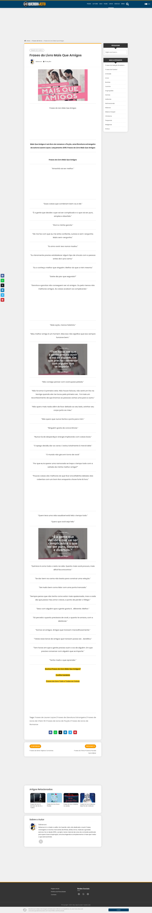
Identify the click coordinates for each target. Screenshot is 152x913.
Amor (107, 78)
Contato (53, 895)
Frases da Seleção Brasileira (114, 65)
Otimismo (108, 116)
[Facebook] (50, 732)
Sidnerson (39, 61)
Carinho (108, 86)
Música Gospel (110, 112)
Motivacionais (110, 103)
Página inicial (55, 889)
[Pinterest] (75, 732)
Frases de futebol (111, 69)
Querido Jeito (87, 905)
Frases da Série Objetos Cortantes (41, 751)
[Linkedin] (65, 732)
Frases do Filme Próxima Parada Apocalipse (85, 752)
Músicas (108, 108)
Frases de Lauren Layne (45, 717)
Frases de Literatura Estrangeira (71, 717)
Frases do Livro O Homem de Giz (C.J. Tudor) (36, 805)
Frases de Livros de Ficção (58, 721)
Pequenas (108, 120)
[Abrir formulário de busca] (127, 4)
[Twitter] (60, 732)
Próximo (89, 746)
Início (28, 41)
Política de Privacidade (58, 892)
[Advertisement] (76, 25)
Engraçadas (109, 91)
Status (107, 129)
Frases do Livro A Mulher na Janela (71, 805)
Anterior (36, 746)
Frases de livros (37, 41)
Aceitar (119, 910)
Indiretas (108, 99)
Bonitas (107, 82)
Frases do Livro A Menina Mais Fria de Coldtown (87, 805)
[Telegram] (70, 732)
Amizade (108, 74)
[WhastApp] (55, 732)
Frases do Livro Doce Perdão (53, 805)
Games (107, 95)
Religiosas (108, 125)
